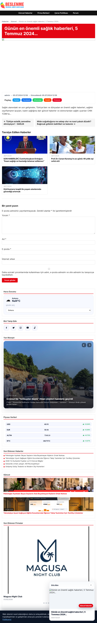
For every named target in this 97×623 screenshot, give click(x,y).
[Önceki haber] (84, 345)
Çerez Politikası (61, 13)
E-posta (6, 249)
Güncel (14, 21)
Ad (4, 239)
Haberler (5, 21)
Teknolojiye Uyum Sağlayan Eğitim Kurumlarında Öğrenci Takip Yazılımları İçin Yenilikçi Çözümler (42, 458)
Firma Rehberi (44, 13)
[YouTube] (28, 328)
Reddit (47, 100)
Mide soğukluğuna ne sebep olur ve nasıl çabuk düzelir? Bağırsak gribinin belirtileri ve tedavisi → (64, 122)
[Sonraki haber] (89, 345)
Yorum (6, 215)
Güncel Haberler (25, 13)
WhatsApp (37, 100)
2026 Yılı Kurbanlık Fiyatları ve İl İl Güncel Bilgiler (24, 461)
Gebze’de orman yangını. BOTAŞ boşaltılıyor (22, 464)
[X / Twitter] (13, 328)
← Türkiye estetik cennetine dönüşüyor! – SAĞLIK (17, 122)
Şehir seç (10, 305)
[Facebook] (6, 328)
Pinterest (57, 100)
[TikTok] (35, 328)
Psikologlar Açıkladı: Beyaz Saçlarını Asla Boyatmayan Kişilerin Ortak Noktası (35, 455)
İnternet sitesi (8, 259)
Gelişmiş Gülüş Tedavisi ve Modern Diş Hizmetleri (24, 466)
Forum (76, 13)
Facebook (26, 100)
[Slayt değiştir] (44, 603)
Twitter (16, 100)
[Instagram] (20, 328)
